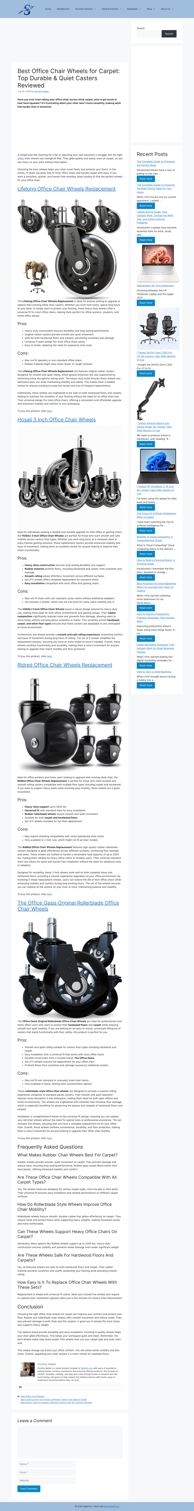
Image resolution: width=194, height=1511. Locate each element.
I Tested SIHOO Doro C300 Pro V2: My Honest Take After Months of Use (156, 356)
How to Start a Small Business (154, 671)
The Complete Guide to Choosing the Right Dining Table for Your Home (156, 189)
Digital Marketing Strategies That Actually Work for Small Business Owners (155, 648)
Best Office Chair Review (32, 1396)
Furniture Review (83, 9)
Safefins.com (87, 1368)
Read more (146, 178)
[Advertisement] (70, 41)
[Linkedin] (20, 1387)
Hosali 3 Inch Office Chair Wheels (56, 419)
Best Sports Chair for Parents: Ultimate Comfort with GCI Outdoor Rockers (56, 1402)
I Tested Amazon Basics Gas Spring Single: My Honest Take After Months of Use (154, 427)
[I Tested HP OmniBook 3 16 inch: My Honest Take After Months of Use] (158, 467)
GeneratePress (111, 1506)
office (20, 158)
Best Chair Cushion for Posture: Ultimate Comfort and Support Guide (54, 1399)
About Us (165, 9)
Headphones (63, 9)
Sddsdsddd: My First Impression (155, 285)
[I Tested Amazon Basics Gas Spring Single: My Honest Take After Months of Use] (151, 400)
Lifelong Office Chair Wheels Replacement (66, 189)
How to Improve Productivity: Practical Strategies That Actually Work (156, 618)
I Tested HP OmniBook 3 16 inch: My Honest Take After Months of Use (155, 490)
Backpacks (132, 9)
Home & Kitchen (110, 9)
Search (141, 28)
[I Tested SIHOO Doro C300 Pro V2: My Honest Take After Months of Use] (158, 329)
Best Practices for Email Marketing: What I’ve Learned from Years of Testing (157, 587)
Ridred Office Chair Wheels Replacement (64, 665)
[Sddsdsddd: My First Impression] (158, 264)
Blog (149, 9)
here (49, 411)
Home (48, 9)
